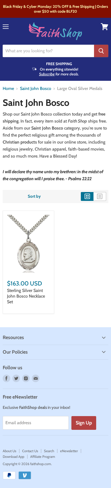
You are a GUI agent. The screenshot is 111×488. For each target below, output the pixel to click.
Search (49, 451)
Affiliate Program (42, 456)
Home (8, 88)
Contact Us (30, 451)
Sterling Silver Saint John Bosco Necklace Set (26, 296)
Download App (13, 456)
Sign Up (84, 423)
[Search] (101, 51)
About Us (9, 451)
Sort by (34, 196)
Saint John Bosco (35, 88)
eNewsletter (69, 451)
